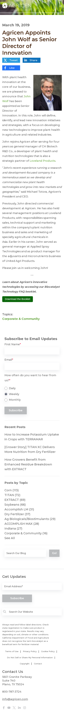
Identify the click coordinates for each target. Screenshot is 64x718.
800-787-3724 (11, 691)
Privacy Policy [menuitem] (30, 651)
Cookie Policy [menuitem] (48, 651)
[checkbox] (32, 394)
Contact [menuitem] (38, 663)
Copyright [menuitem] (24, 663)
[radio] (32, 388)
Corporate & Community (21, 319)
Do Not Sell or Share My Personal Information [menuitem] (30, 657)
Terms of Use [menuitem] (11, 651)
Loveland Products (42, 160)
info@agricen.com (15, 699)
